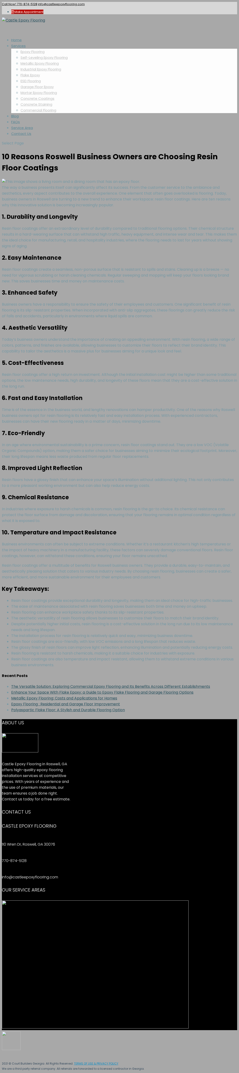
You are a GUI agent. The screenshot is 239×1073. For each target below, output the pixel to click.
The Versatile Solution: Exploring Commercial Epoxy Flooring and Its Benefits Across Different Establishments (110, 686)
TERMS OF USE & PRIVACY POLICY (96, 1064)
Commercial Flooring (38, 110)
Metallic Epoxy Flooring (40, 63)
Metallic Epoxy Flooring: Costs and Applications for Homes (64, 698)
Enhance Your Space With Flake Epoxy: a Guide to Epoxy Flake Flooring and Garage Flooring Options (102, 692)
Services (18, 45)
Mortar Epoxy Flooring (39, 92)
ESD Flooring (31, 80)
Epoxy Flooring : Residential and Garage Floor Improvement (65, 704)
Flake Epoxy (30, 75)
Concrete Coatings (37, 98)
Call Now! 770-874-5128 (19, 4)
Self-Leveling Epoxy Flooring (44, 57)
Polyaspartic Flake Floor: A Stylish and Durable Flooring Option (68, 710)
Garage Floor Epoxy (37, 86)
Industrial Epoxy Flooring (41, 69)
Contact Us (21, 133)
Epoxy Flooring (33, 51)
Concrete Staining (36, 104)
